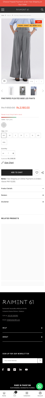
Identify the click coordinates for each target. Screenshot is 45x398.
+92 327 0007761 (13, 316)
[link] (22, 282)
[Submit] (40, 360)
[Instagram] (9, 370)
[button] (36, 81)
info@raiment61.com (13, 320)
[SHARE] (42, 173)
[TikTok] (15, 370)
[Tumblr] (20, 370)
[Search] (42, 9)
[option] (22, 51)
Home (2, 15)
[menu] (2, 9)
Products (9, 15)
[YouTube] (26, 370)
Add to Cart (17, 172)
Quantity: (4, 149)
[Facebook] (3, 370)
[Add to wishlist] (37, 172)
